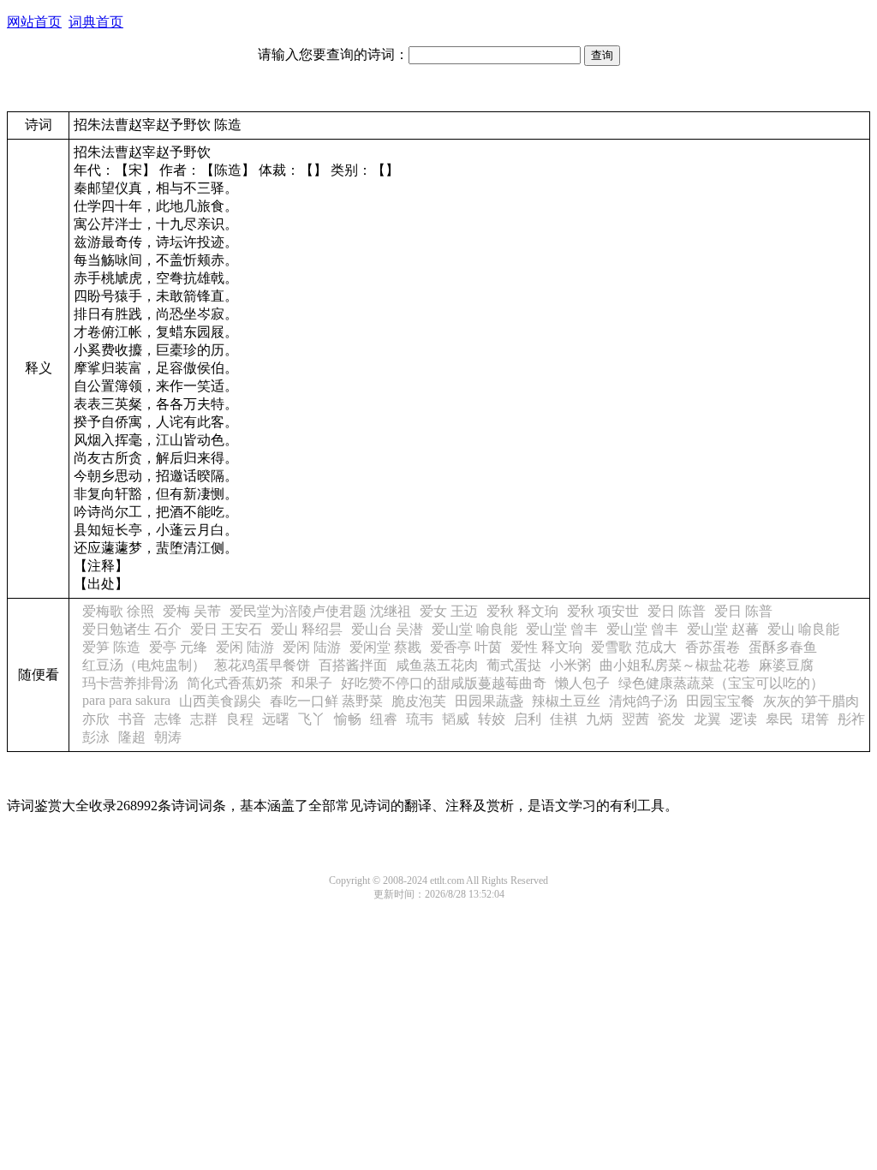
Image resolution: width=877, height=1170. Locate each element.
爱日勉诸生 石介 (132, 629)
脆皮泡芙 (418, 701)
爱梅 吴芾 (192, 611)
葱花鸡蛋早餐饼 (262, 665)
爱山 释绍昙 (307, 629)
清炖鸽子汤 (643, 701)
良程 (240, 719)
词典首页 (96, 22)
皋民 (779, 719)
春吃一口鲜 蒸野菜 (326, 701)
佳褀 (563, 719)
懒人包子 (582, 683)
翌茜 (635, 719)
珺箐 (815, 719)
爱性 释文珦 (546, 647)
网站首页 (34, 22)
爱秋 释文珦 (522, 611)
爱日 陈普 (676, 611)
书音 (132, 719)
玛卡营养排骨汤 (130, 683)
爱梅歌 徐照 (118, 611)
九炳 (599, 719)
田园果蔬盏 (489, 701)
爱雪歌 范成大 (634, 647)
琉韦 (419, 719)
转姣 (491, 719)
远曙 (275, 719)
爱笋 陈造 (111, 647)
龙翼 (707, 719)
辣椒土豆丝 (566, 701)
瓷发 (671, 719)
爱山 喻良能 (803, 629)
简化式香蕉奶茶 (235, 683)
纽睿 (383, 719)
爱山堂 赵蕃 (723, 629)
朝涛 (168, 737)
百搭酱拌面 (353, 665)
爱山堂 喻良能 (474, 629)
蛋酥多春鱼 (783, 647)
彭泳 (96, 737)
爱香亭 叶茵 (466, 647)
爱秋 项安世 (603, 611)
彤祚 (851, 719)
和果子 (311, 683)
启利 (527, 719)
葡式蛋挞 (513, 665)
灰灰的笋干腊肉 (811, 701)
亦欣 (96, 719)
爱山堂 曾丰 (562, 629)
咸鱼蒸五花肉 (437, 665)
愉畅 (347, 719)
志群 (204, 719)
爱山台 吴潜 (387, 629)
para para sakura (126, 700)
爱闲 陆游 (245, 647)
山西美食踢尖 (220, 701)
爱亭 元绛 (178, 647)
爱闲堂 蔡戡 (385, 647)
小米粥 (570, 665)
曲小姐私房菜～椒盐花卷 (675, 665)
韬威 (455, 719)
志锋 (168, 719)
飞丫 (311, 719)
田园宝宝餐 (720, 701)
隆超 (132, 737)
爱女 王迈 (449, 611)
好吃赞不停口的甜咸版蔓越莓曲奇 (443, 683)
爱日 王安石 (226, 629)
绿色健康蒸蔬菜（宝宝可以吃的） (721, 683)
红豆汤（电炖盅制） (144, 665)
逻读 (743, 719)
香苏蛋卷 (712, 647)
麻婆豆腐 (786, 665)
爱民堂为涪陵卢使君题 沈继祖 (320, 611)
